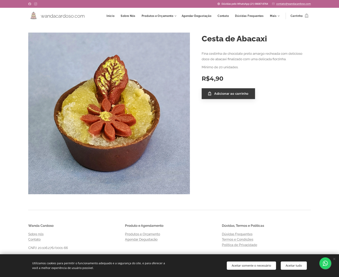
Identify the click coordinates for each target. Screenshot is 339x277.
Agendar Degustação (141, 239)
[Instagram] (35, 4)
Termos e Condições (237, 239)
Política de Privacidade (239, 245)
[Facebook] (29, 4)
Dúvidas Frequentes (237, 234)
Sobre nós (36, 234)
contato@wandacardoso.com (293, 3)
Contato (34, 239)
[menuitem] (112, 16)
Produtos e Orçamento (142, 234)
